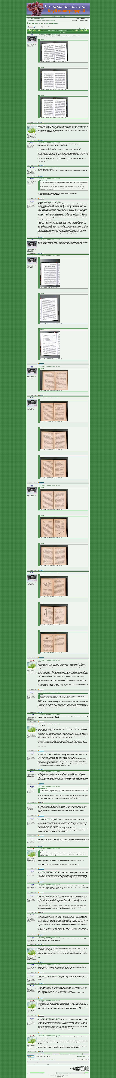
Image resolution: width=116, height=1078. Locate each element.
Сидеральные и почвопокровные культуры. (42, 23)
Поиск (61, 16)
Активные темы (40, 18)
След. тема (86, 28)
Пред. (84, 26)
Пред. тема (81, 28)
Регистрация (53, 16)
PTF (62, 1076)
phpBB (53, 1075)
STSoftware (59, 1076)
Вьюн (39, 957)
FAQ (58, 16)
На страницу (79, 26)
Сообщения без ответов (32, 18)
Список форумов (30, 20)
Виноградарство (37, 20)
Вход (64, 16)
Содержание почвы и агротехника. (48, 20)
